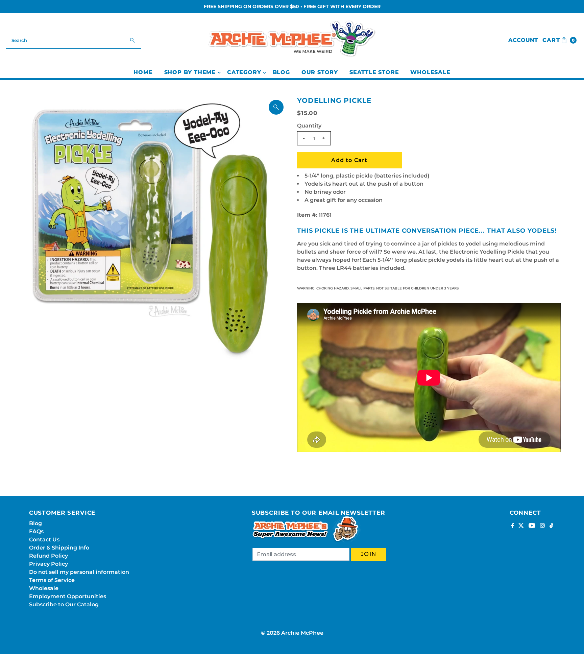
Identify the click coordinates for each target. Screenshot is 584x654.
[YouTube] (532, 526)
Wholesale (430, 72)
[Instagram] (542, 526)
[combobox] (73, 40)
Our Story (319, 72)
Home (142, 72)
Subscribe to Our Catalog (64, 604)
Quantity (309, 125)
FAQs (36, 531)
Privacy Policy (48, 564)
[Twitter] (521, 526)
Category (244, 72)
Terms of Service (52, 580)
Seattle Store (374, 72)
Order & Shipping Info (59, 547)
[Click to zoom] (276, 107)
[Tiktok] (551, 526)
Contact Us (44, 539)
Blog (281, 72)
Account (523, 40)
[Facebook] (512, 526)
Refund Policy (48, 556)
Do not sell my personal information (79, 572)
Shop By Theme (190, 72)
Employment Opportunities (67, 596)
